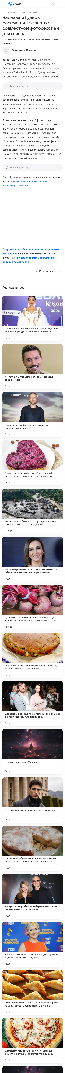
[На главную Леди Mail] (16, 3)
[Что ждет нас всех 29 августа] (32, 751)
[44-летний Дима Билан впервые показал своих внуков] (32, 366)
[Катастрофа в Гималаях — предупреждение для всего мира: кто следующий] (32, 511)
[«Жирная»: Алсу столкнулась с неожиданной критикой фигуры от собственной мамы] (32, 318)
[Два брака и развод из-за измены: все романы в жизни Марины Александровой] (32, 703)
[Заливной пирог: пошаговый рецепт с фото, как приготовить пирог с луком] (32, 655)
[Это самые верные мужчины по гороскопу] (32, 800)
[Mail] (10, 3)
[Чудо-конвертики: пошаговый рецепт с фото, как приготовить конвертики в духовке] (32, 992)
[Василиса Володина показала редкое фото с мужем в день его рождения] (32, 944)
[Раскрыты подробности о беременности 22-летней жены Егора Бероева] (32, 896)
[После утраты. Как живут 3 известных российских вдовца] (32, 414)
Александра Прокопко (24, 50)
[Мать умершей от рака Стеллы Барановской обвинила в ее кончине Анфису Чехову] (32, 559)
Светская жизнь (29, 12)
